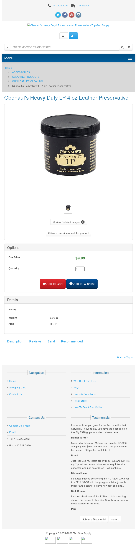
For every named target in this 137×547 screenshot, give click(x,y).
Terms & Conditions (84, 394)
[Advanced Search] (129, 47)
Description (15, 341)
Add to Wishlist (84, 284)
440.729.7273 (60, 5)
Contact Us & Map (19, 425)
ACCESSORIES (21, 72)
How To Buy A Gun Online (87, 407)
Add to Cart (54, 284)
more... (115, 519)
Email (12, 432)
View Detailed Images (69, 222)
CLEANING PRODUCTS (25, 76)
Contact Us (83, 5)
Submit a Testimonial (94, 519)
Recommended (72, 341)
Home (8, 67)
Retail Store (80, 400)
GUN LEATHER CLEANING (27, 81)
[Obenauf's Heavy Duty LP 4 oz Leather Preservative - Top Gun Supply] (68, 25)
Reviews (35, 341)
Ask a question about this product (69, 233)
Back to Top (124, 357)
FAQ (75, 387)
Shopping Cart (17, 387)
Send (51, 341)
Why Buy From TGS (84, 381)
